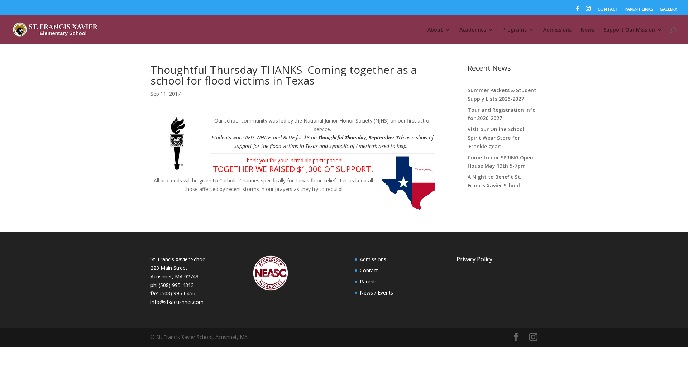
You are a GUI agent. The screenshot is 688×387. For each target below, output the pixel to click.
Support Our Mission (629, 30)
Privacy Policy (474, 259)
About (435, 30)
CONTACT (608, 9)
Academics (472, 30)
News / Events (376, 292)
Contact (369, 270)
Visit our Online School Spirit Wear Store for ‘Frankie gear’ (496, 138)
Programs (514, 30)
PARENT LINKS (639, 9)
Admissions (557, 30)
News (587, 30)
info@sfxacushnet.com (177, 301)
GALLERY (668, 9)
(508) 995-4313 (176, 285)
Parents (369, 281)
